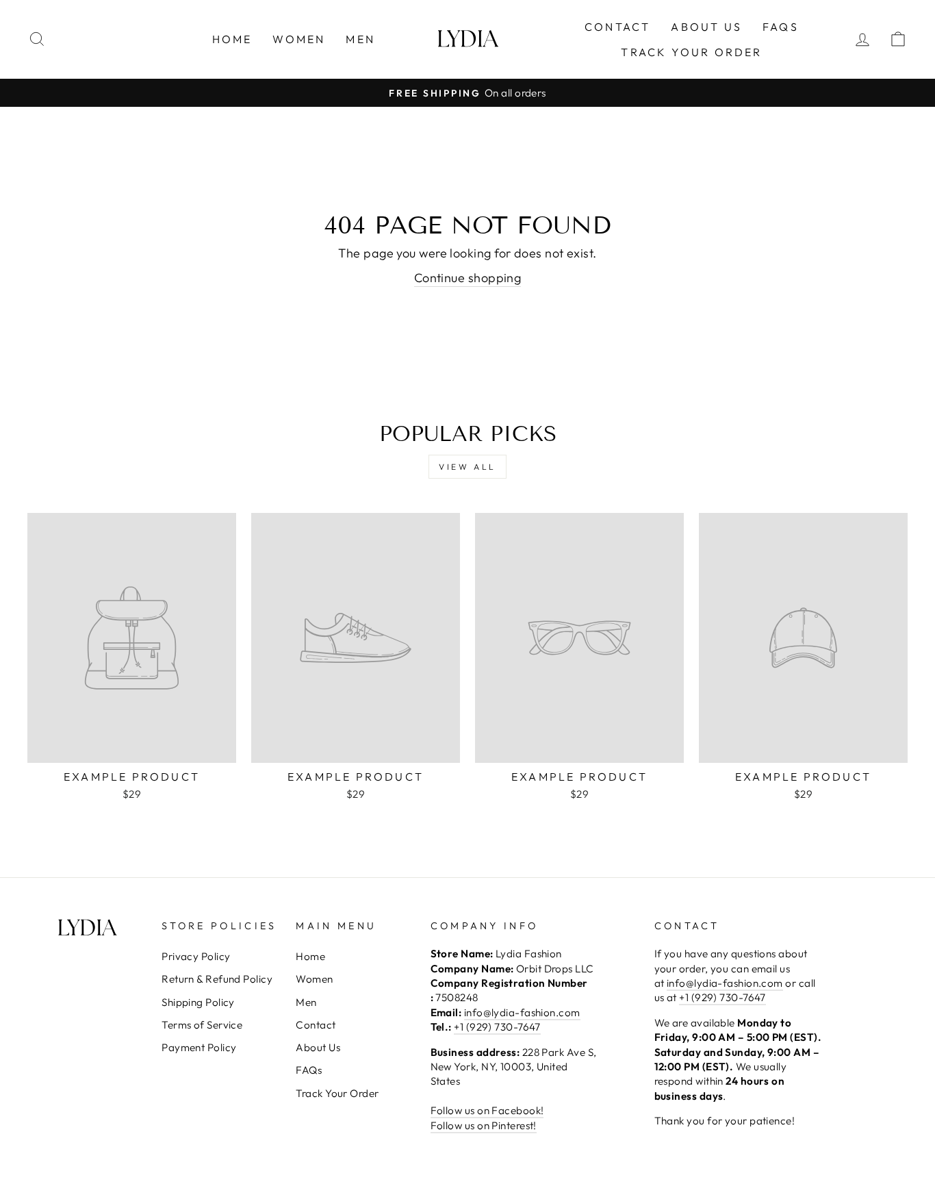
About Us (706, 27)
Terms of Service (202, 1024)
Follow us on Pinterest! (484, 1125)
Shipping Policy (198, 1002)
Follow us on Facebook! (487, 1110)
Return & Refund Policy (217, 978)
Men (360, 39)
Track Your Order (691, 52)
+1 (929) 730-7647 (497, 1026)
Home (232, 39)
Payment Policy (199, 1047)
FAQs (781, 27)
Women (298, 39)
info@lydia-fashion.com (522, 1012)
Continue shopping (468, 278)
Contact (617, 27)
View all (467, 467)
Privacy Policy (196, 956)
